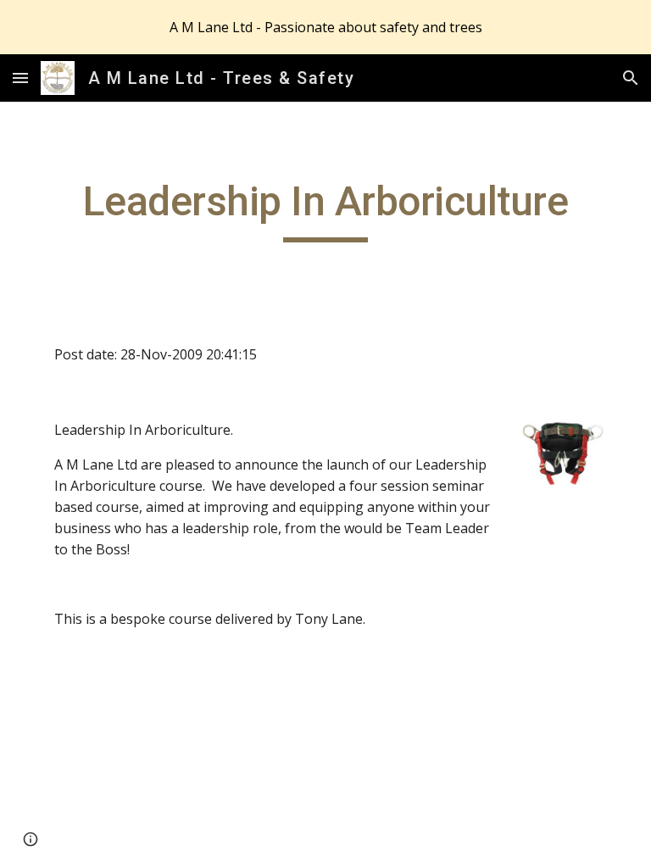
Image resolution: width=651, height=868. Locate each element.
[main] (325, 209)
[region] (325, 27)
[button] (20, 77)
